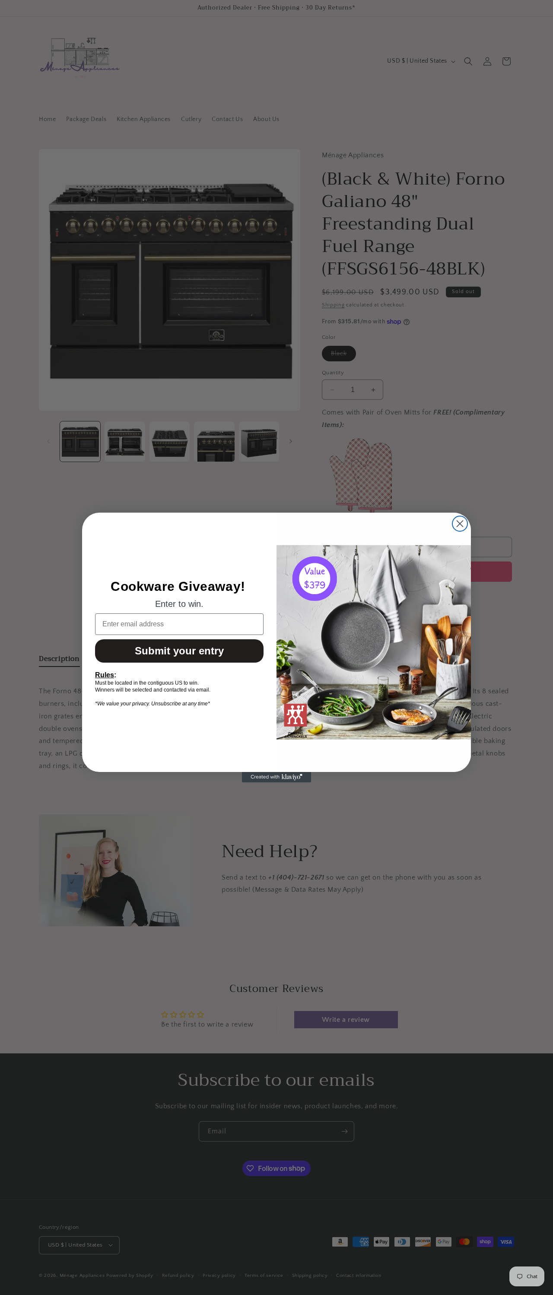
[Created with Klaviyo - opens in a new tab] (276, 777)
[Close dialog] (459, 523)
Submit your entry (179, 651)
